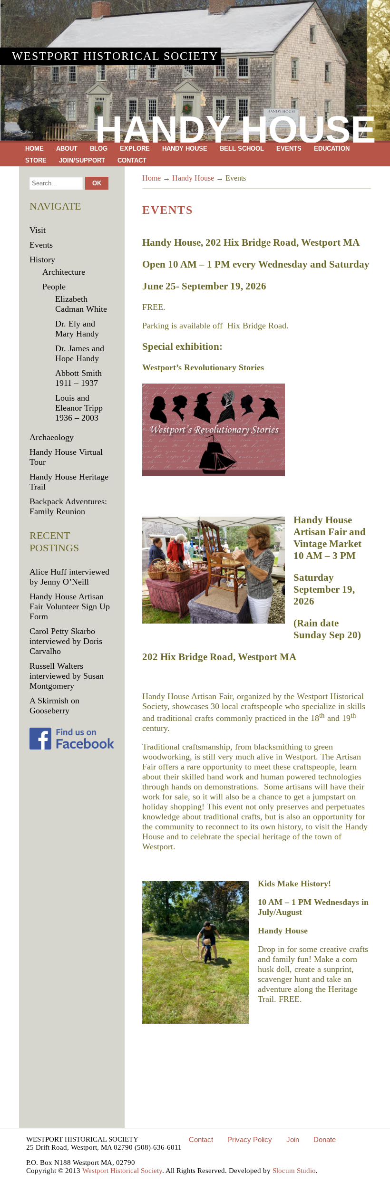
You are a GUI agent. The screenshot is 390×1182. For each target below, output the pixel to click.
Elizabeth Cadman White (81, 304)
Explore (135, 148)
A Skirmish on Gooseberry (54, 705)
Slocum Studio (294, 1170)
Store (36, 160)
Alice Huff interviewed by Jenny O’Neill (69, 576)
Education (332, 148)
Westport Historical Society (115, 56)
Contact (131, 160)
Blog (98, 148)
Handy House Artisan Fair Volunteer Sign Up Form (69, 606)
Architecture (63, 272)
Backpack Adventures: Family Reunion (68, 506)
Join (292, 1139)
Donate (324, 1139)
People (54, 286)
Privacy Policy (249, 1139)
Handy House (184, 148)
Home (34, 148)
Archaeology (51, 437)
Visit (37, 230)
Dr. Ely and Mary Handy (77, 328)
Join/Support (82, 160)
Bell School (242, 148)
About (67, 148)
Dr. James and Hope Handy (79, 353)
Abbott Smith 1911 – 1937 (78, 378)
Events (289, 148)
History (42, 259)
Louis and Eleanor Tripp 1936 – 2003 (79, 408)
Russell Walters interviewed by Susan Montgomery (66, 676)
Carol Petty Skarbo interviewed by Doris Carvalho (65, 641)
